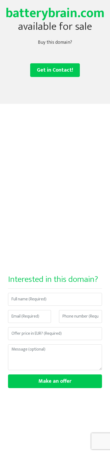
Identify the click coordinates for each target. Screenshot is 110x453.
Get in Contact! (55, 70)
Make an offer (55, 381)
